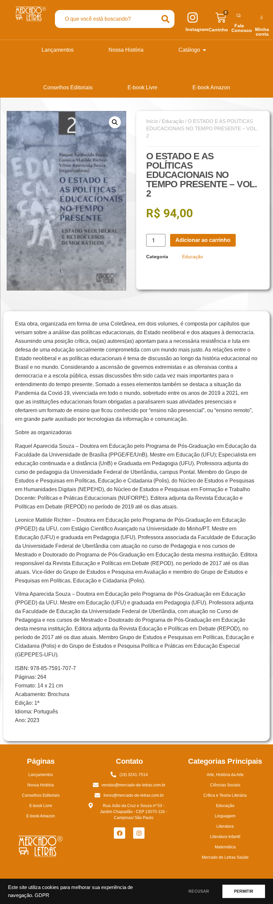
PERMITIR (243, 891)
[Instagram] (138, 833)
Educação (173, 121)
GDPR (42, 895)
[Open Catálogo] (204, 50)
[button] (115, 122)
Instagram (196, 29)
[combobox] (105, 19)
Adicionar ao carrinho (202, 240)
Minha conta (262, 32)
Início (152, 121)
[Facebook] (119, 833)
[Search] (165, 19)
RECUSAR (198, 891)
